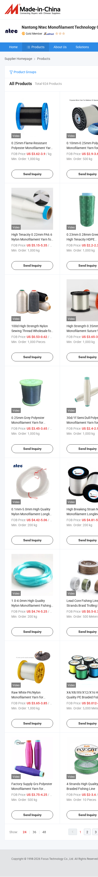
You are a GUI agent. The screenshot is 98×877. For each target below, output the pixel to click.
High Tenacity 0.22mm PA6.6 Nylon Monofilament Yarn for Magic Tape (31, 239)
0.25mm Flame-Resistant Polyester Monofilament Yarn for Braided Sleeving (31, 148)
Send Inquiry (32, 174)
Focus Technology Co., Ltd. (58, 858)
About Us (60, 47)
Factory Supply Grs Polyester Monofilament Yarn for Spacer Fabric (31, 789)
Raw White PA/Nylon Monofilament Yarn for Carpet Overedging (27, 697)
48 (44, 832)
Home (13, 47)
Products (37, 47)
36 (34, 832)
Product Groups (24, 72)
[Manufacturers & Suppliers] (33, 9)
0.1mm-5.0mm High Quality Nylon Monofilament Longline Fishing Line (32, 514)
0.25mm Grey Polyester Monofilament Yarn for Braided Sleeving (27, 422)
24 (24, 832)
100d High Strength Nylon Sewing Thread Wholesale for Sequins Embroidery (31, 331)
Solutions (82, 47)
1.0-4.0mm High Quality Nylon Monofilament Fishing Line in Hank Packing (31, 605)
